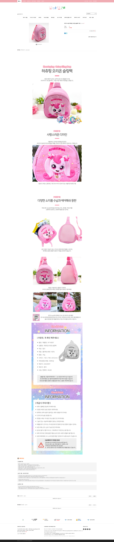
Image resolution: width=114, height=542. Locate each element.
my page (34, 1)
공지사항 (86, 1)
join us (28, 1)
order (38, 1)
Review (95, 1)
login (24, 1)
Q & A (90, 1)
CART (43, 1)
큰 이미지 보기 (39, 44)
